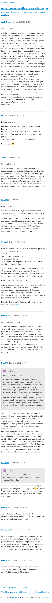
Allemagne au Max (8, 2)
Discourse (15, 597)
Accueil (4, 588)
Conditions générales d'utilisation (13, 592)
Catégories (13, 588)
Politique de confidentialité (39, 592)
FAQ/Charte (24, 588)
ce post (16, 305)
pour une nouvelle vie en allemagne (24, 8)
